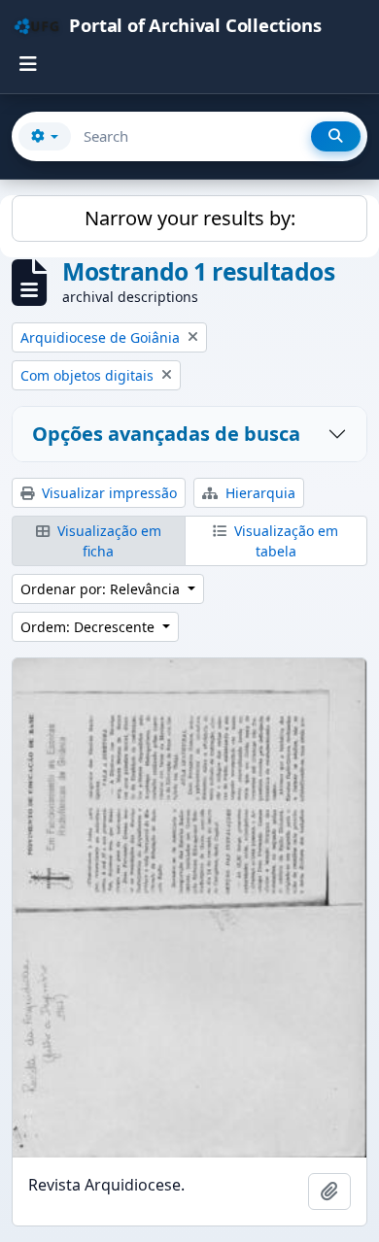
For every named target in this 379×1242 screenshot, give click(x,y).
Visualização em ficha (107, 540)
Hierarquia (258, 493)
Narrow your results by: (190, 218)
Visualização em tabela (284, 540)
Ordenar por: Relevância (102, 589)
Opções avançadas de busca (166, 433)
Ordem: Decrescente (89, 627)
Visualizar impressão (107, 493)
